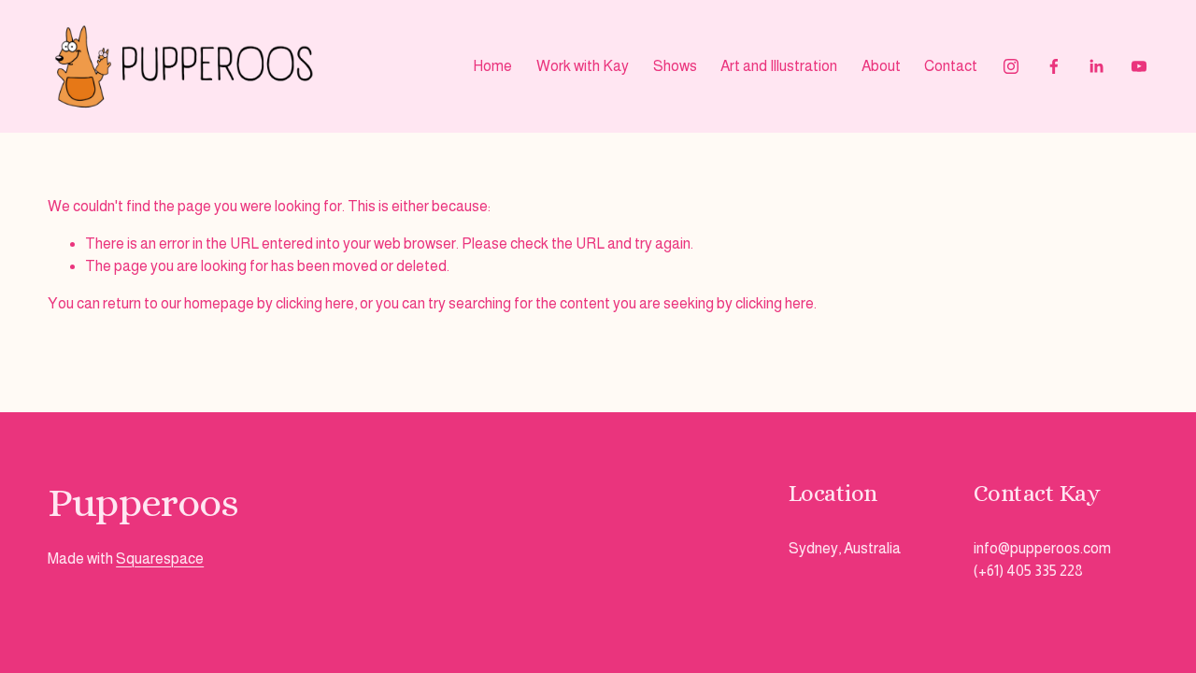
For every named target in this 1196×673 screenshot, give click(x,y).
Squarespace (160, 558)
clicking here (315, 303)
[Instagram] (1011, 66)
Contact (950, 66)
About (881, 66)
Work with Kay (582, 66)
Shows (675, 66)
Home (492, 66)
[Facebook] (1054, 66)
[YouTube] (1139, 66)
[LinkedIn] (1096, 66)
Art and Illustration (778, 66)
